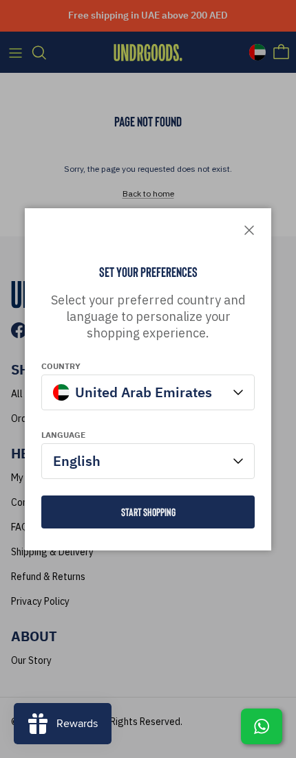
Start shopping (148, 511)
